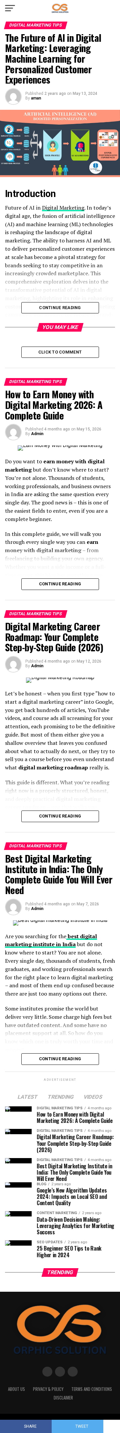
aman (36, 98)
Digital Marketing (63, 207)
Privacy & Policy (48, 1389)
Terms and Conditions (91, 1389)
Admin (37, 433)
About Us (16, 1389)
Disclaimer (63, 1398)
